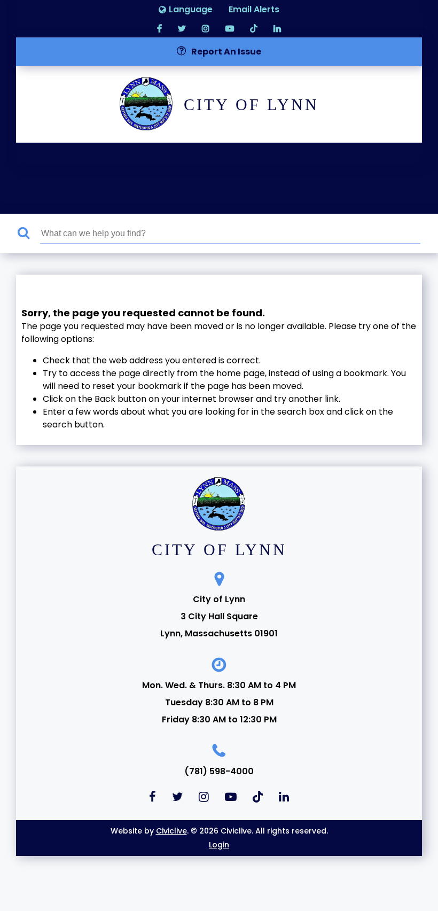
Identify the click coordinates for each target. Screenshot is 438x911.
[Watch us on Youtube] (229, 28)
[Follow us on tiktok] (253, 28)
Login (219, 844)
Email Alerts (254, 9)
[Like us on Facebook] (159, 28)
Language (191, 9)
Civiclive (171, 831)
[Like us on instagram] (205, 28)
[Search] (29, 233)
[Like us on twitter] (182, 28)
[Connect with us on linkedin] (277, 28)
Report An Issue (226, 51)
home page (240, 373)
